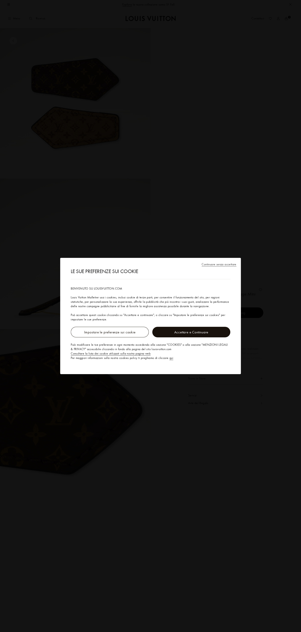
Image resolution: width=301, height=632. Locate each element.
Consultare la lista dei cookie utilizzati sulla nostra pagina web (110, 353)
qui (171, 358)
